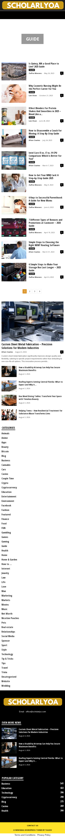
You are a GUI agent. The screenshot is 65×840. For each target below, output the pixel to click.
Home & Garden (9, 559)
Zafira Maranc (35, 73)
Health (5, 550)
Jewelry (5, 573)
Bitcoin (5, 451)
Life (3, 582)
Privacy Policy (43, 835)
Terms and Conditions (25, 835)
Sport (4, 645)
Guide (31, 70)
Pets (4, 622)
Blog (4, 456)
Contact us (32, 825)
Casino (5, 474)
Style (4, 649)
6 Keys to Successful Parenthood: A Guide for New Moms (45, 199)
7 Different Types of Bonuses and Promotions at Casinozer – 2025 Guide (45, 222)
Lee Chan (33, 95)
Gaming (5, 541)
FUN (3, 528)
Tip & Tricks (7, 658)
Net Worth (7, 613)
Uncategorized (9, 676)
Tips (4, 663)
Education (6, 492)
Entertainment (9, 496)
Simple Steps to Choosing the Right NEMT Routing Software (44, 243)
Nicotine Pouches (10, 618)
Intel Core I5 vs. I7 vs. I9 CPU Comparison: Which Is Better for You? (45, 155)
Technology (7, 654)
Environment (8, 501)
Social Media (8, 636)
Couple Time (8, 478)
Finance (5, 519)
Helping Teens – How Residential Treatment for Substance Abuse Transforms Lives (40, 412)
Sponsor (6, 640)
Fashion (5, 510)
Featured (6, 514)
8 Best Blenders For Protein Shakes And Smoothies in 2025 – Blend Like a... (45, 111)
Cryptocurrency (9, 487)
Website (6, 681)
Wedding (6, 685)
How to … (7, 564)
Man (4, 591)
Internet (6, 568)
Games (5, 537)
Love (4, 586)
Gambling (6, 532)
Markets (6, 600)
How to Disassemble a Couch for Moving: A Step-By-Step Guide (45, 132)
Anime (5, 438)
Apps (4, 442)
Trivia (4, 672)
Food (4, 523)
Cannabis (6, 465)
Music (4, 609)
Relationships (8, 631)
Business (6, 460)
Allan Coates (34, 140)
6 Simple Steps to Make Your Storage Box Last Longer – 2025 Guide (45, 267)
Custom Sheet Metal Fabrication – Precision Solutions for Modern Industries (27, 346)
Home (4, 23)
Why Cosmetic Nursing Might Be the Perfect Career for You (45, 87)
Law (4, 577)
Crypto (5, 483)
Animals (5, 433)
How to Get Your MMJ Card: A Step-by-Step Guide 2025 (44, 176)
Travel (5, 667)
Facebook (6, 505)
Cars (4, 469)
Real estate (7, 627)
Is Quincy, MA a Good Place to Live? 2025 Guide (44, 65)
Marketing (7, 595)
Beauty (5, 447)
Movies (5, 604)
